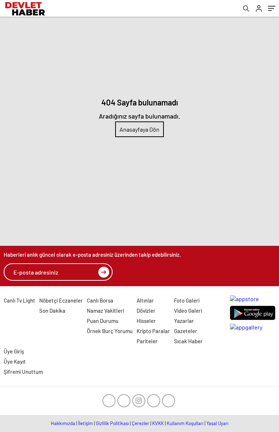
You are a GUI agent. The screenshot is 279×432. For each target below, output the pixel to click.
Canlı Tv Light (19, 300)
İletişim (85, 423)
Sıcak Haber (188, 341)
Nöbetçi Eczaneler (61, 300)
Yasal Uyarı (217, 423)
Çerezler (140, 423)
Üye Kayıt (15, 361)
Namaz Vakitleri (105, 310)
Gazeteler (185, 331)
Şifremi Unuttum (23, 371)
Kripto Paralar (153, 331)
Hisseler (146, 320)
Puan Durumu (102, 320)
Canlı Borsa (100, 300)
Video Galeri (188, 310)
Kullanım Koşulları (185, 423)
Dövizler (146, 310)
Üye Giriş (14, 351)
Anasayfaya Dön (139, 129)
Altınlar (145, 300)
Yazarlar (184, 320)
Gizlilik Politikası (112, 423)
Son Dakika (52, 310)
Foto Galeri (186, 300)
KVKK (158, 423)
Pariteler (147, 341)
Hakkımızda (63, 423)
